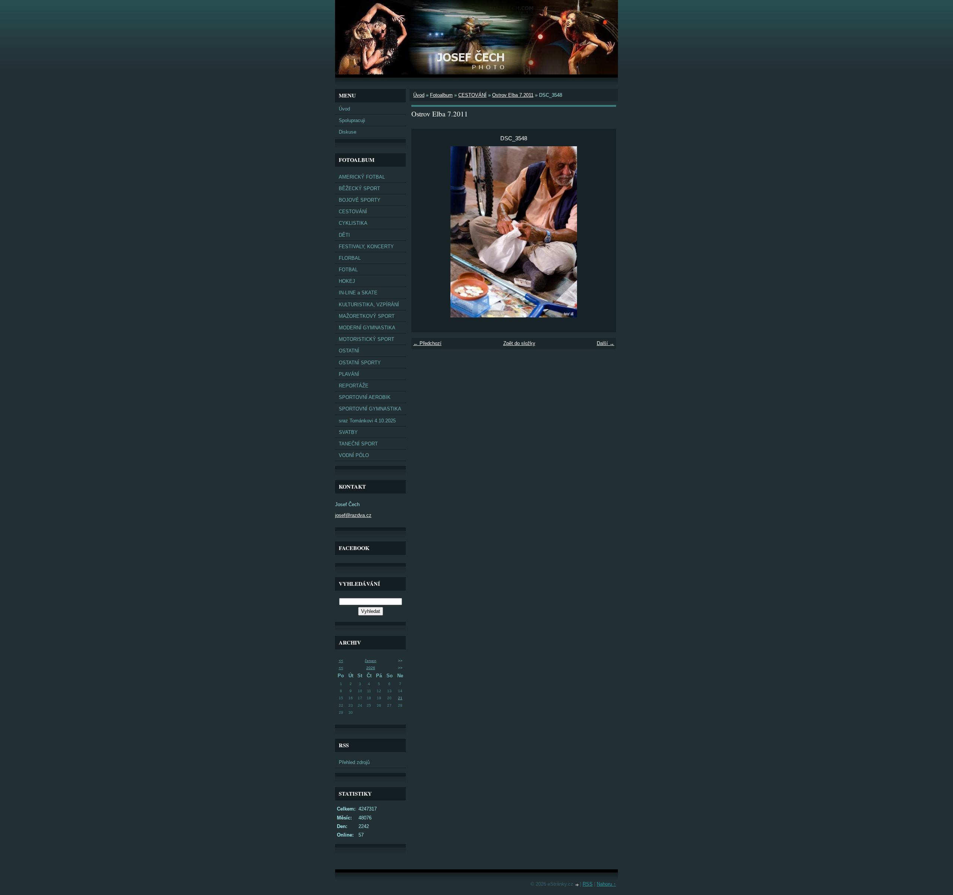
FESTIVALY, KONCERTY (366, 246)
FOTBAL (348, 269)
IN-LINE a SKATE (358, 292)
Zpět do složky (519, 343)
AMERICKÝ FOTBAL (362, 177)
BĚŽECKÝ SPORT (359, 188)
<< (341, 661)
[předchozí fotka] (423, 231)
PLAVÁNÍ (349, 374)
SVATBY (348, 432)
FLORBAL (350, 258)
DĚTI (344, 235)
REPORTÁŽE (354, 386)
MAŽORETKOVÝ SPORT (367, 316)
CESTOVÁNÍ (353, 211)
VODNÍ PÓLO (354, 455)
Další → (605, 343)
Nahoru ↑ (606, 884)
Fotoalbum (441, 95)
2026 (370, 668)
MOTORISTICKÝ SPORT (366, 339)
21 (400, 698)
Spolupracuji (352, 120)
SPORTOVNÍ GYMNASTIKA (370, 409)
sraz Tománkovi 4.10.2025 (367, 420)
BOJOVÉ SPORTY (359, 200)
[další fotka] (604, 231)
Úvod (344, 109)
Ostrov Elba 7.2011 (512, 95)
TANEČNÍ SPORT (358, 444)
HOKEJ (347, 281)
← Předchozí (427, 343)
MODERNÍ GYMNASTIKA (367, 327)
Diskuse (347, 132)
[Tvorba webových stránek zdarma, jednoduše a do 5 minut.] (577, 884)
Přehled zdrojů (354, 762)
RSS (588, 884)
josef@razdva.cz (353, 515)
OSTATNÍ (349, 351)
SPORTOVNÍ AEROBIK (365, 397)
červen (370, 661)
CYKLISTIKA (353, 223)
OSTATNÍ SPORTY (360, 362)
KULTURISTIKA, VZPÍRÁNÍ (369, 304)
